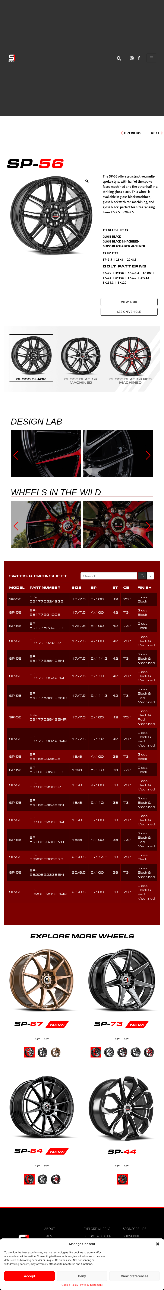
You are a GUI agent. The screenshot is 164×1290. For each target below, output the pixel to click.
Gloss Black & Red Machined (124, 246)
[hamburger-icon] (151, 57)
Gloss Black (112, 237)
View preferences (134, 1276)
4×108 (119, 273)
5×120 (122, 283)
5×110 (132, 278)
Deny (82, 1276)
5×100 (147, 273)
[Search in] (150, 575)
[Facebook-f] (139, 58)
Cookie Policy (70, 1284)
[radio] (31, 358)
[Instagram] (132, 58)
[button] (157, 1244)
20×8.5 (131, 260)
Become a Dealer (97, 1236)
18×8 (119, 260)
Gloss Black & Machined (121, 242)
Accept (29, 1276)
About (49, 1228)
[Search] (142, 575)
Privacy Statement (91, 1284)
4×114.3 (133, 273)
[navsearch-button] (119, 58)
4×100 (107, 273)
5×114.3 (108, 283)
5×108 (119, 278)
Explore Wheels (96, 1228)
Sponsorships (134, 1228)
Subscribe (131, 1236)
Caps (48, 1236)
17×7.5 (107, 260)
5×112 (145, 278)
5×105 (107, 278)
